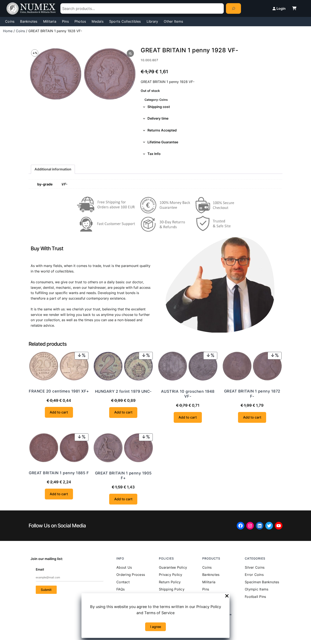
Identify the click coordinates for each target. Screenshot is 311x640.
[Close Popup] (227, 596)
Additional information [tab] (52, 169)
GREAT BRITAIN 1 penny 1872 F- (252, 393)
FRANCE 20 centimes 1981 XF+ (59, 391)
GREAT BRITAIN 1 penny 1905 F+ (123, 475)
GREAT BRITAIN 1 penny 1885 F (59, 473)
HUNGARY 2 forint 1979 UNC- (123, 391)
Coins (20, 31)
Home (7, 31)
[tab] (211, 107)
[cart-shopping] (294, 8)
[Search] (233, 8)
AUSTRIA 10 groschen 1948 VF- (188, 393)
